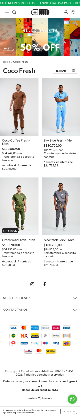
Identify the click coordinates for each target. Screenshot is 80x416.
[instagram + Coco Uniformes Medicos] (32, 284)
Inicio (6, 61)
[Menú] (7, 12)
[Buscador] (14, 12)
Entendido (69, 411)
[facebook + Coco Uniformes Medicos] (44, 284)
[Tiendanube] (40, 398)
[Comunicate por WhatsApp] (72, 399)
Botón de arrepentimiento (40, 389)
